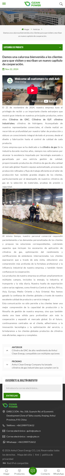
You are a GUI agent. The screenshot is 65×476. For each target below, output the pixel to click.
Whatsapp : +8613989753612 (21, 442)
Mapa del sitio (24, 454)
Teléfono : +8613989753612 (20, 425)
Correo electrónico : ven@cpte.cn (22, 436)
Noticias (36, 29)
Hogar (26, 29)
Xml (37, 454)
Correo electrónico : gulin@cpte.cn (23, 430)
